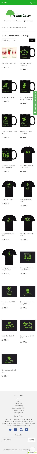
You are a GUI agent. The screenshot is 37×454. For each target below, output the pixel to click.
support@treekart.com (26, 21)
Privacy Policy (18, 413)
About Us (18, 401)
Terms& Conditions (18, 410)
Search (19, 399)
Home (3, 27)
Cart (34, 2)
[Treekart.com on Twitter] (10, 430)
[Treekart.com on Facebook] (15, 430)
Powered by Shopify (25, 450)
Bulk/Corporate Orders (35, 101)
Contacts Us (18, 403)
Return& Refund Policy (18, 408)
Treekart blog (19, 406)
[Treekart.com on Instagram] (21, 430)
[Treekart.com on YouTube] (26, 430)
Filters (32, 40)
